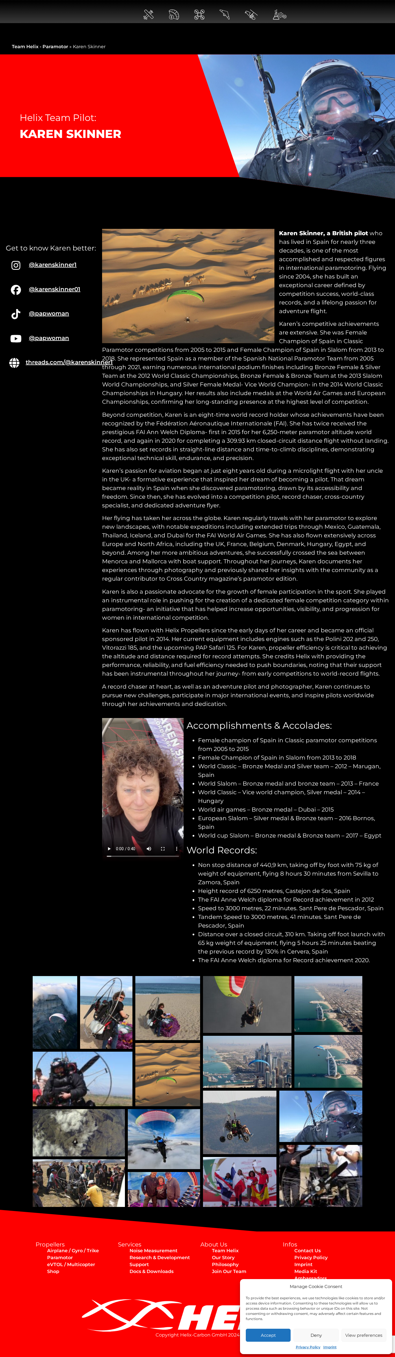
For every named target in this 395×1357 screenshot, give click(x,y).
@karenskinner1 (53, 264)
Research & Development (160, 1257)
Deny (316, 1335)
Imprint (330, 1347)
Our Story (223, 1257)
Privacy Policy (308, 1347)
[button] (55, 1012)
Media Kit (305, 1271)
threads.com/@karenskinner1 (69, 362)
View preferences (363, 1335)
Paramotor (60, 1257)
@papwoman (49, 313)
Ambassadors (310, 1278)
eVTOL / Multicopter (71, 1264)
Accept (268, 1335)
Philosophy (225, 1264)
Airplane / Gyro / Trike (73, 1250)
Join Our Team (229, 1271)
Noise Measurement (154, 1250)
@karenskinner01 (54, 289)
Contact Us (307, 1250)
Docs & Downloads (151, 1271)
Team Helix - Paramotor (40, 46)
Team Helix (225, 1250)
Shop (53, 1271)
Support (139, 1264)
